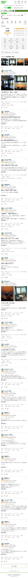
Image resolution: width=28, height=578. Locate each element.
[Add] (25, 14)
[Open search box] (2, 52)
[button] (4, 62)
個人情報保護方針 (16, 574)
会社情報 (10, 574)
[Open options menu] (26, 70)
